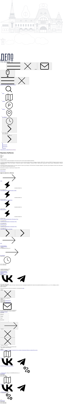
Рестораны (5, 84)
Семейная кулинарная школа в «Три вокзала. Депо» (8, 221)
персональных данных (3, 311)
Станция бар (14, 350)
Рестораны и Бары (6, 350)
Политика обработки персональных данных (3, 272)
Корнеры (1, 84)
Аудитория (2, 246)
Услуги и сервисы (19, 350)
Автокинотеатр (24, 350)
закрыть (2, 349)
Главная (1, 149)
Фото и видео (35, 350)
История (5, 245)
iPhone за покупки (3, 209)
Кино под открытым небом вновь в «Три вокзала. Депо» (9, 219)
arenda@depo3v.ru (8, 300)
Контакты (5, 246)
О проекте (2, 245)
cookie (23, 288)
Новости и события (12, 84)
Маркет (8, 84)
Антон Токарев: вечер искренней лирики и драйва (8, 190)
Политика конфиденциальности (3, 273)
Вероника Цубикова (12, 149)
